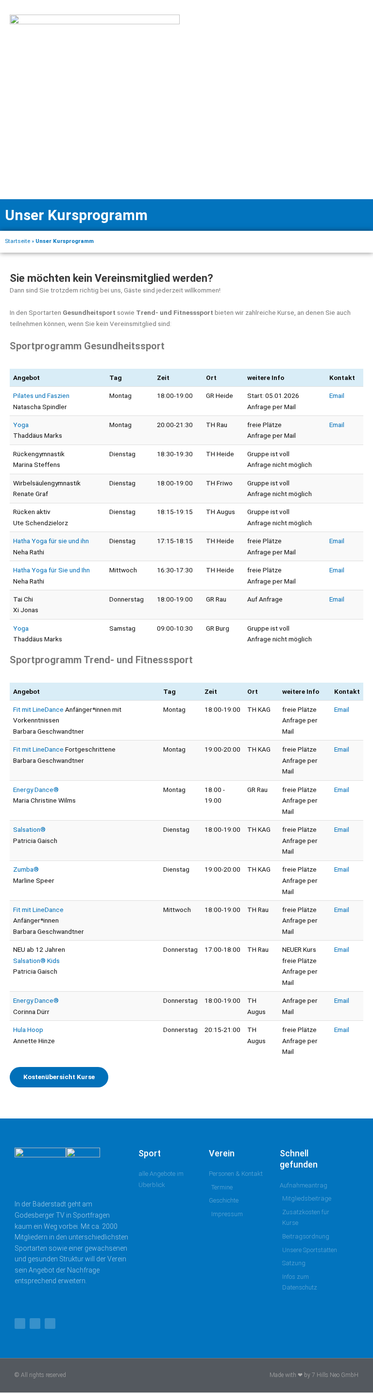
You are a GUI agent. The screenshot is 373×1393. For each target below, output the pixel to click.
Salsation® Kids (36, 960)
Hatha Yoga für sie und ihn (51, 541)
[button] (339, 99)
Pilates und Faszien (41, 395)
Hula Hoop (28, 1029)
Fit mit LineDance (38, 709)
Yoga (21, 425)
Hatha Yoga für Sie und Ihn (51, 570)
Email (336, 395)
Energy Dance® (36, 789)
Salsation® (29, 829)
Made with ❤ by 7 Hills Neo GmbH (314, 1375)
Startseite (17, 241)
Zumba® (26, 869)
